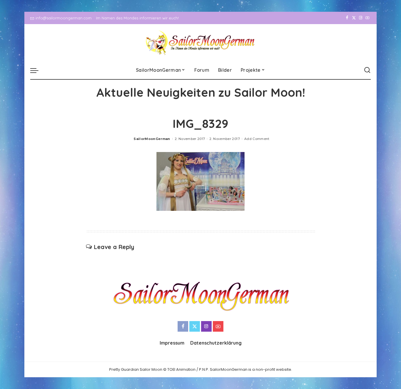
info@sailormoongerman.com (64, 18)
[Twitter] (354, 18)
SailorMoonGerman (152, 139)
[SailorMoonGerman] (200, 43)
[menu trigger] (37, 70)
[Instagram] (360, 18)
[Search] (367, 70)
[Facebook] (347, 18)
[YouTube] (367, 18)
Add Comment (256, 139)
